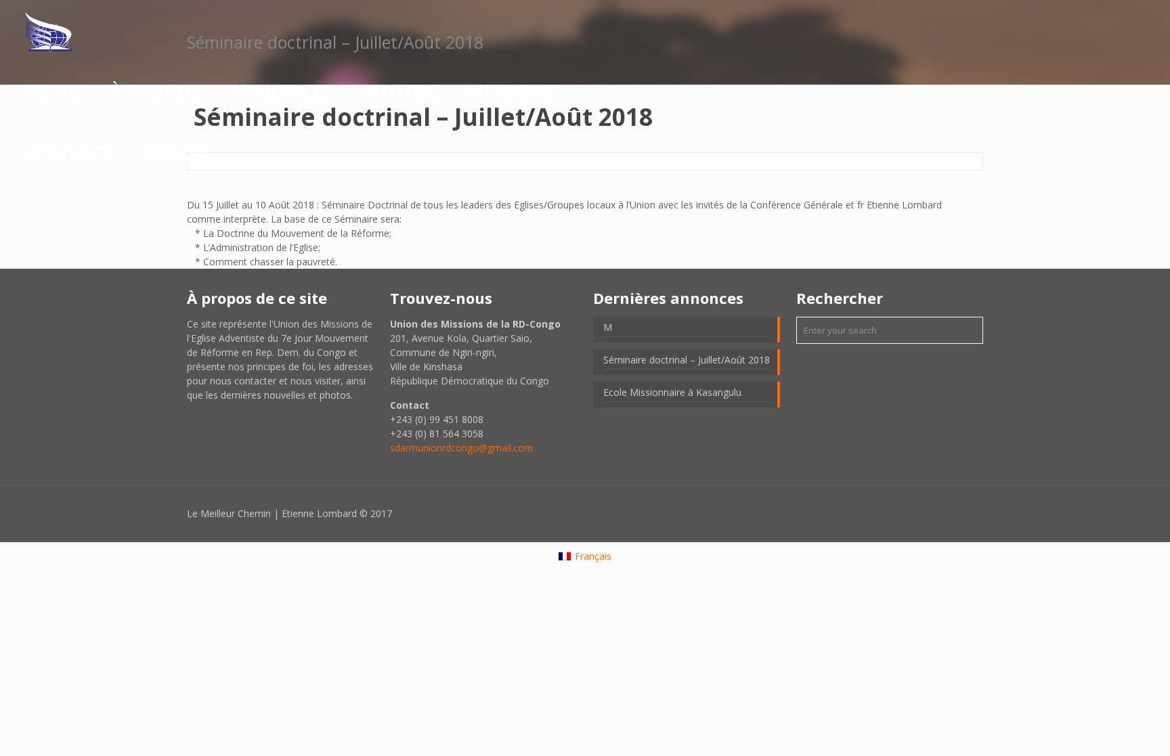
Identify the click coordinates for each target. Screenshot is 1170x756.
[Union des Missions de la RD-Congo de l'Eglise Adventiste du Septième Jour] (48, 30)
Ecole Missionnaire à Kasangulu (672, 392)
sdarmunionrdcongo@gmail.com (461, 447)
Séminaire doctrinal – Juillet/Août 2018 (686, 359)
